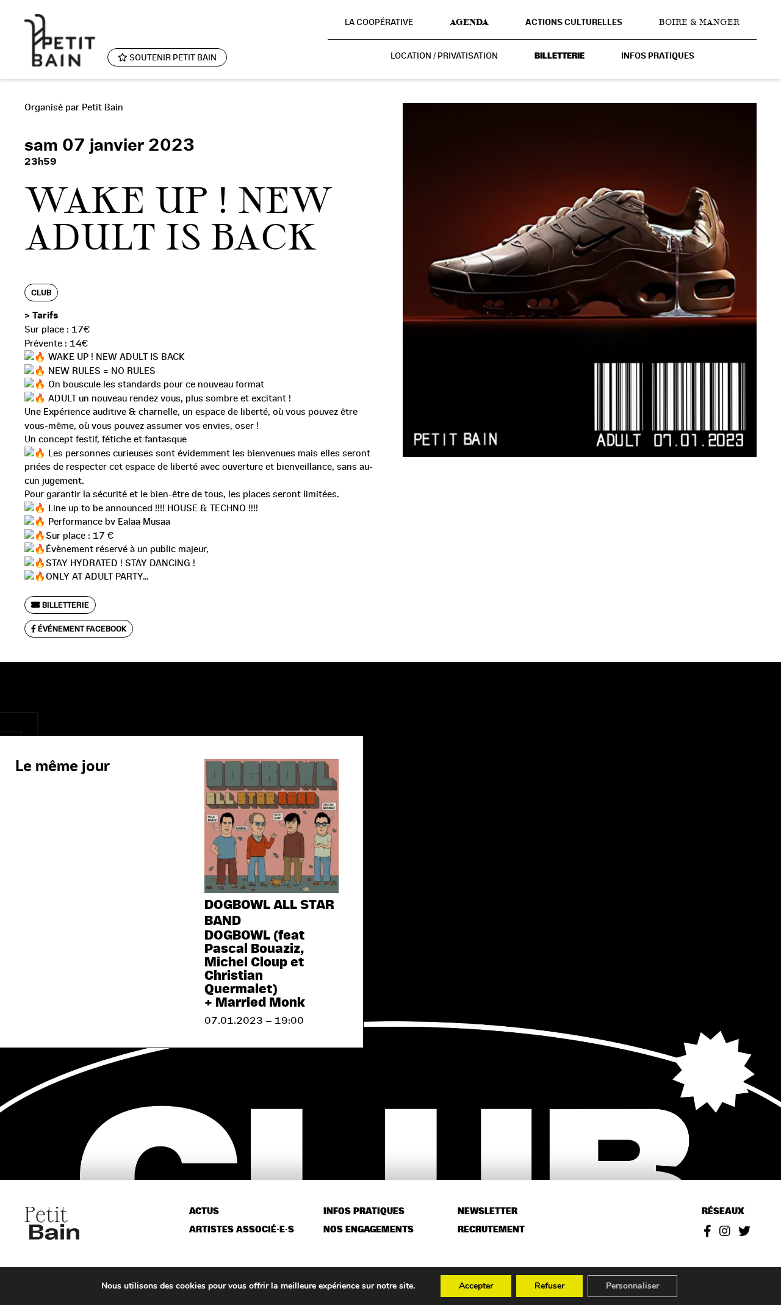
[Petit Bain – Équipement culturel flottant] (59, 40)
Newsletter (487, 1211)
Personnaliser (632, 1286)
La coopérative (379, 22)
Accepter (476, 1286)
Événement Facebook (81, 628)
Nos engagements (368, 1229)
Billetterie (559, 56)
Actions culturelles (573, 22)
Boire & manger (699, 22)
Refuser (549, 1286)
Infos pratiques (657, 56)
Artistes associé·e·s (241, 1229)
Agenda (469, 22)
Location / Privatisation (444, 55)
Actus (204, 1211)
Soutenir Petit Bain (172, 57)
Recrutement (491, 1229)
